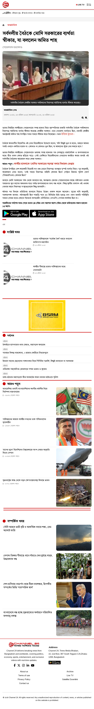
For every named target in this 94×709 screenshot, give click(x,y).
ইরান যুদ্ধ (17, 13)
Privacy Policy (24, 679)
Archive (70, 671)
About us (24, 671)
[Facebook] (15, 665)
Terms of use (24, 675)
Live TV (70, 675)
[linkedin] (28, 665)
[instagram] (23, 665)
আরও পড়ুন (13, 384)
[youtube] (32, 665)
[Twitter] (18, 665)
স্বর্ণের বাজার (28, 13)
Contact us (24, 683)
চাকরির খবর (39, 13)
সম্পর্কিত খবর (15, 521)
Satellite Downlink (70, 679)
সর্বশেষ (10, 336)
